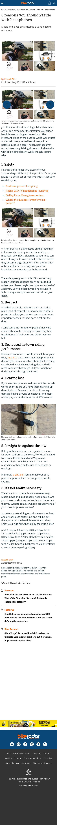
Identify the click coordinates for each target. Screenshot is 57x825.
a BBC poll (18, 474)
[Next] (50, 104)
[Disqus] (28, 683)
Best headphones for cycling (22, 186)
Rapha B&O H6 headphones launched (27, 190)
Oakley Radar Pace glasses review (24, 195)
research (12, 357)
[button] (28, 107)
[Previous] (7, 104)
